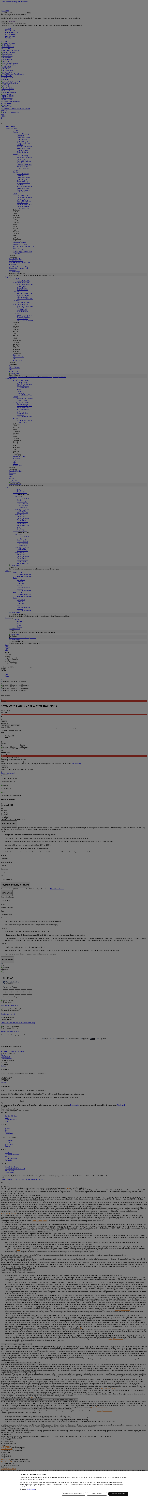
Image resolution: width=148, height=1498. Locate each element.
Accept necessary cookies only (73, 1494)
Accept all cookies (118, 1494)
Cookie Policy (31, 1489)
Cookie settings (97, 1494)
